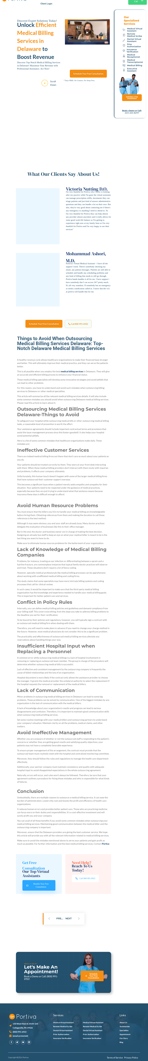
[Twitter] (17, 1042)
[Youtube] (23, 1042)
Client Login (46, 3)
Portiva (105, 843)
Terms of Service (115, 1057)
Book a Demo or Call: (35, 976)
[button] (78, 324)
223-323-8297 (132, 112)
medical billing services (72, 371)
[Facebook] (11, 1042)
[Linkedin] (29, 1042)
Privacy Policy (131, 1057)
